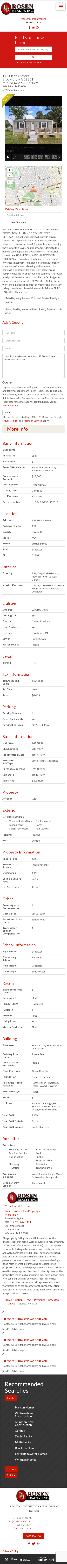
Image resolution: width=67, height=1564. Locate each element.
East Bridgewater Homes (31, 1453)
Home (8, 1299)
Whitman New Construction (24, 1414)
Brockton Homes (26, 1447)
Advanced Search (28, 62)
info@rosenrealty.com (33, 18)
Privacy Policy (10, 405)
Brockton (53, 1299)
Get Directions (18, 222)
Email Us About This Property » (22, 1211)
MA (29, 1299)
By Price (11, 1475)
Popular (11, 1398)
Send (7, 412)
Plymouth (39, 1299)
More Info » (11, 1214)
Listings (19, 1299)
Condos (20, 1430)
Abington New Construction (24, 1423)
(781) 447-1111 (33, 22)
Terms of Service (32, 420)
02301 (11, 1303)
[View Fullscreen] (9, 182)
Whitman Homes (25, 1459)
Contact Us (33, 1535)
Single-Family (23, 1436)
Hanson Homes (24, 1407)
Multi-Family (23, 1442)
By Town (11, 1469)
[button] (33, 57)
